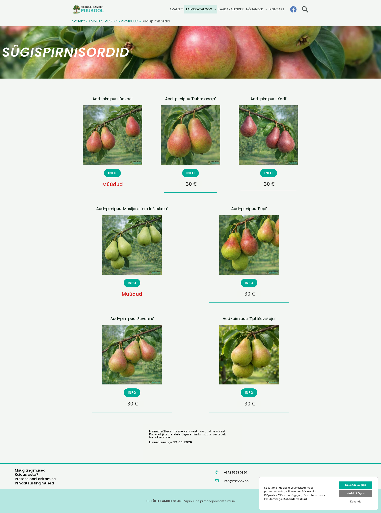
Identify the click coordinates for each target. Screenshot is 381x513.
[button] (305, 9)
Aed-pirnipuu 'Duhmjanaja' (190, 99)
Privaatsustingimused (34, 483)
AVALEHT (176, 9)
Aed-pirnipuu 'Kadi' (268, 99)
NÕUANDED (254, 9)
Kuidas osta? (26, 474)
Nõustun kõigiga (355, 485)
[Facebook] (293, 9)
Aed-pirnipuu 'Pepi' (249, 208)
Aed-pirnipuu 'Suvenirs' (132, 318)
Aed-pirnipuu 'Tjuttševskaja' (249, 318)
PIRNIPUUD (129, 21)
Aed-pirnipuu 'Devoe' (112, 99)
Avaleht (78, 21)
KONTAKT (276, 9)
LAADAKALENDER (231, 9)
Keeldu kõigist (356, 493)
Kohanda (355, 501)
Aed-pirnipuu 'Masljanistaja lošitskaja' (132, 208)
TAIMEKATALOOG (199, 9)
